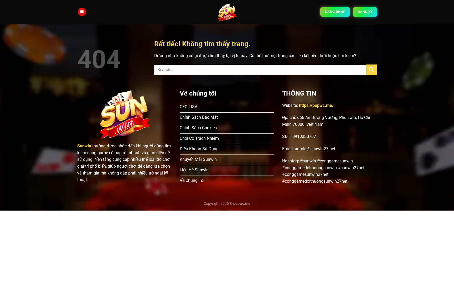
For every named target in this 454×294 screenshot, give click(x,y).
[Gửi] (371, 69)
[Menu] (82, 12)
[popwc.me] (227, 12)
